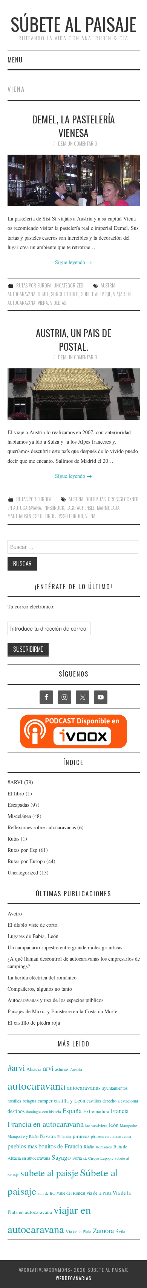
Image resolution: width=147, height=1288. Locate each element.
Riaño (89, 1147)
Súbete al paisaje (73, 24)
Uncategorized (68, 285)
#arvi (16, 1067)
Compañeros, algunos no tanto (40, 988)
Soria (77, 1158)
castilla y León (69, 1100)
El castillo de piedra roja (34, 1022)
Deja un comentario (77, 143)
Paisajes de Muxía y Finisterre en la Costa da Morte (62, 1011)
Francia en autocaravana (46, 1123)
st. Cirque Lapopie (98, 1158)
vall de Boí (46, 1193)
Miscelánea (19, 816)
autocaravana (21, 294)
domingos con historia (43, 1111)
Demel (43, 294)
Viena (43, 302)
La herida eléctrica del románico (42, 977)
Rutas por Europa (33, 285)
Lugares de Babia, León (33, 936)
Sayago (61, 1157)
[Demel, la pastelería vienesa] (74, 180)
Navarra (48, 1136)
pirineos (81, 1136)
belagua (29, 1101)
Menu (15, 59)
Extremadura (96, 1111)
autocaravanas (84, 1087)
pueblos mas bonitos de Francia (45, 1146)
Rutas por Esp (22, 849)
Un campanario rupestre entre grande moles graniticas (65, 947)
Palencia (64, 1136)
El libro (16, 793)
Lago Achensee (80, 507)
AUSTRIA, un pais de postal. (73, 339)
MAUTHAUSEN (19, 516)
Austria (108, 285)
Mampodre (128, 1125)
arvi (48, 1068)
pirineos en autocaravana (111, 1136)
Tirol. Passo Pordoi (64, 516)
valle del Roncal (71, 1193)
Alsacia (33, 1069)
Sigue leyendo (73, 262)
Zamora (103, 1230)
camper (45, 1100)
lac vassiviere (96, 1125)
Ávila (120, 1231)
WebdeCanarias (74, 1278)
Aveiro (15, 913)
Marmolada (108, 507)
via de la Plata (99, 1193)
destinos (16, 1111)
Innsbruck (53, 507)
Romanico (104, 1147)
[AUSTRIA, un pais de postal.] (74, 394)
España (72, 1110)
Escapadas (18, 804)
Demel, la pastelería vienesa (73, 126)
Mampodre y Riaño (23, 1136)
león (113, 1124)
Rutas (13, 838)
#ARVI (15, 782)
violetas (58, 302)
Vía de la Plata (78, 1231)
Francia (120, 1111)
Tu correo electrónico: (31, 606)
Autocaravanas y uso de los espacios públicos (55, 1000)
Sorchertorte (65, 294)
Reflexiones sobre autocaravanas (42, 827)
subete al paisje (96, 294)
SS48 (38, 516)
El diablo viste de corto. (33, 924)
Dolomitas (96, 499)
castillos (94, 1101)
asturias (62, 1069)
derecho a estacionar (120, 1101)
